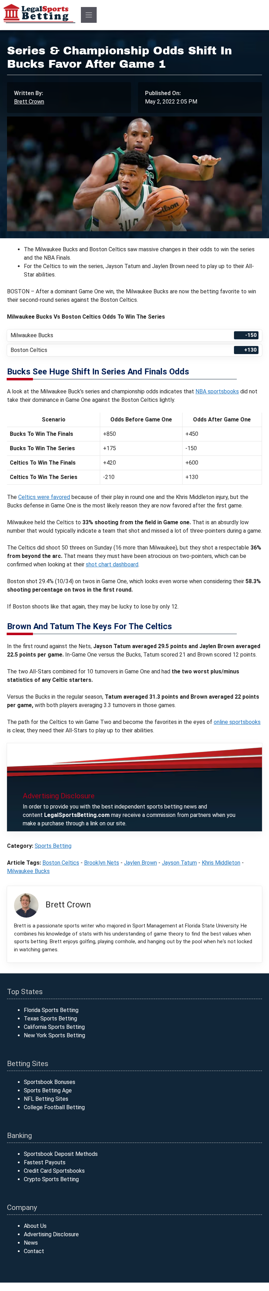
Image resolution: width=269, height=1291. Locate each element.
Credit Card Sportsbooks (54, 1170)
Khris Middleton (221, 862)
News (31, 1242)
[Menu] (89, 15)
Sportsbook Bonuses (49, 1082)
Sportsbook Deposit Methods (61, 1154)
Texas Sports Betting (50, 1018)
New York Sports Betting (54, 1035)
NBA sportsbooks (217, 391)
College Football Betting (54, 1107)
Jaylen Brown (140, 862)
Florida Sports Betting (51, 1010)
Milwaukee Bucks (28, 871)
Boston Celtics (60, 862)
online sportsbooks (237, 722)
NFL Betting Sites (46, 1099)
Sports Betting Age (48, 1090)
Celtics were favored (44, 497)
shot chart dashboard (112, 564)
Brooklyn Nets (101, 862)
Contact (34, 1251)
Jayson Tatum (179, 862)
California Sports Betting (54, 1027)
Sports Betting (53, 846)
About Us (35, 1226)
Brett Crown (29, 101)
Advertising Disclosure (51, 1234)
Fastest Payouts (44, 1162)
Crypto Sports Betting (51, 1179)
